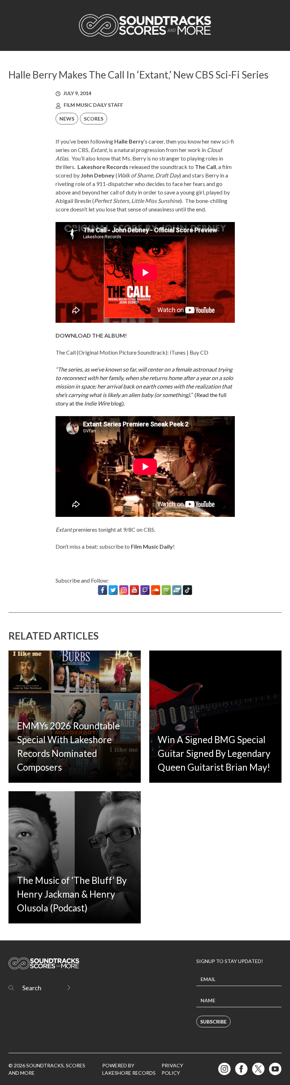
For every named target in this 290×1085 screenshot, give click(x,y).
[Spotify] (166, 590)
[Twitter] (113, 590)
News (66, 119)
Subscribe (213, 1022)
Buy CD (199, 352)
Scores (93, 119)
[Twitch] (145, 590)
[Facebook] (103, 590)
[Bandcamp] (177, 590)
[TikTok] (187, 590)
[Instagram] (124, 590)
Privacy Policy (172, 1069)
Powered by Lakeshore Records (129, 1069)
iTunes (178, 352)
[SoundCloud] (156, 590)
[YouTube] (134, 590)
